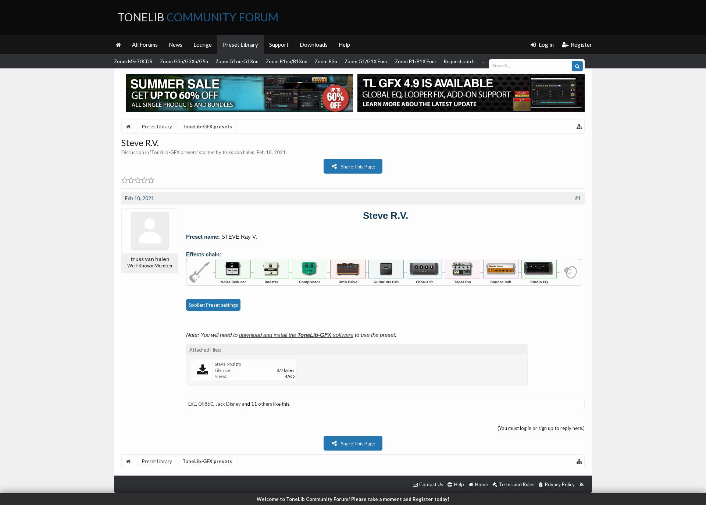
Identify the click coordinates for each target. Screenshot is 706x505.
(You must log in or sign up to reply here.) (541, 428)
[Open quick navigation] (579, 126)
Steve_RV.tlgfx (228, 364)
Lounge (202, 44)
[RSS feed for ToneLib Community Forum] (581, 484)
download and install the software (296, 335)
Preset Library (240, 44)
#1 (578, 198)
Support (279, 44)
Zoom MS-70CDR (133, 61)
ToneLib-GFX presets (174, 152)
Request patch (459, 61)
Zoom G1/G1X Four (366, 61)
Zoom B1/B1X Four (415, 61)
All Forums (145, 44)
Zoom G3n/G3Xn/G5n (184, 61)
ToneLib (198, 17)
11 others (261, 404)
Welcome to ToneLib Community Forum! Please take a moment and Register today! (353, 499)
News (175, 44)
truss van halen (238, 152)
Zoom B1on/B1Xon (286, 61)
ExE (192, 404)
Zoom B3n (326, 61)
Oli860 (205, 404)
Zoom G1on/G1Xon (236, 61)
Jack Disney (228, 404)
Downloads (314, 44)
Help (344, 44)
